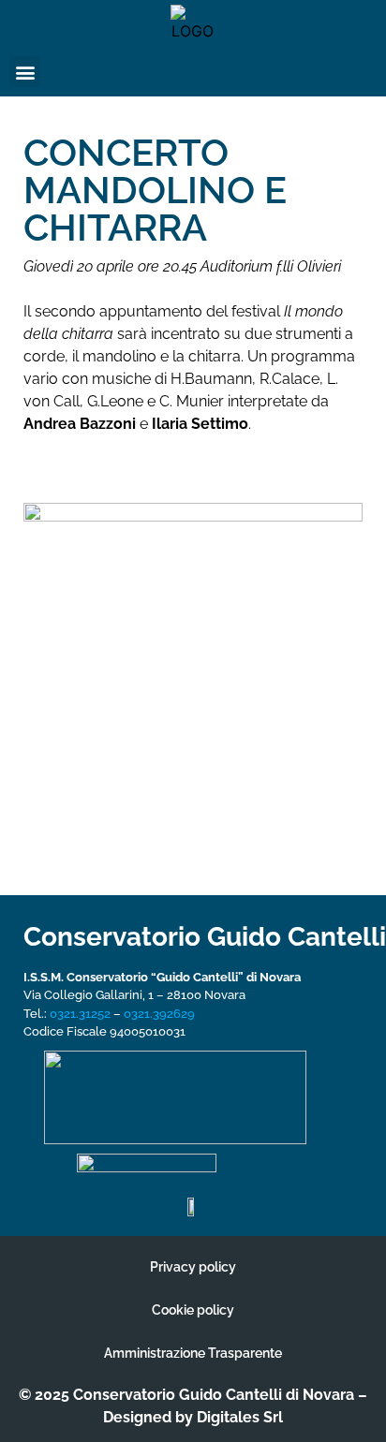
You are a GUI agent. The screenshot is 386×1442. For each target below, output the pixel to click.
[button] (24, 71)
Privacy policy (193, 1266)
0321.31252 (80, 1014)
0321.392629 (159, 1014)
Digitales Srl (240, 1417)
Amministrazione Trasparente (193, 1353)
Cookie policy (193, 1309)
